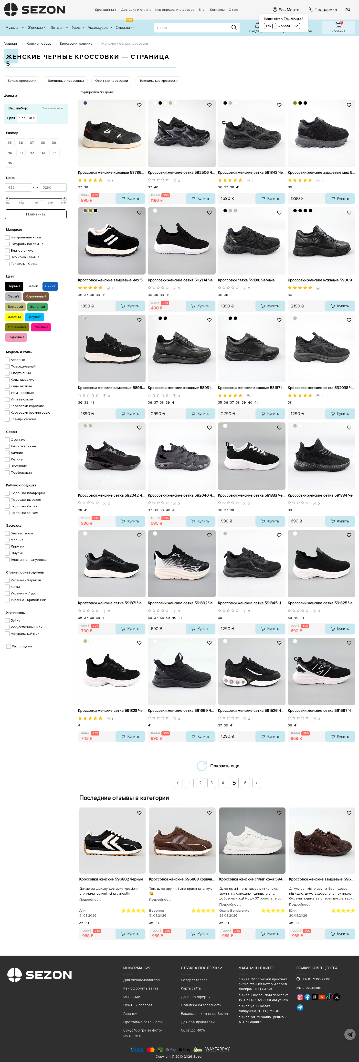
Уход (76, 27)
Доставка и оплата (136, 10)
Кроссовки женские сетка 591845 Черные (251, 603)
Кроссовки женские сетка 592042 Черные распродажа (112, 495)
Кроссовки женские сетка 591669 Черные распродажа (181, 710)
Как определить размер (175, 10)
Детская (57, 27)
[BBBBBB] (230, 103)
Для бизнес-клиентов (141, 980)
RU (348, 9)
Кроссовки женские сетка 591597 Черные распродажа (321, 710)
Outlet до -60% (193, 1030)
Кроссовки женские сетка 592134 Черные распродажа (181, 280)
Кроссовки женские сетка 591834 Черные (321, 495)
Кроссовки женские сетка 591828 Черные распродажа (112, 710)
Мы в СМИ (131, 997)
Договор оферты (195, 997)
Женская (35, 27)
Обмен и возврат (137, 1005)
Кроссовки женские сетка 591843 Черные (251, 172)
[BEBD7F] (170, 103)
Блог (202, 10)
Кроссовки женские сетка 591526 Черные (251, 710)
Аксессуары (98, 27)
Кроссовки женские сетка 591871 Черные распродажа (112, 603)
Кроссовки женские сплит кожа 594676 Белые (252, 879)
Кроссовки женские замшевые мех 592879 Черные (321, 172)
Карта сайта (191, 988)
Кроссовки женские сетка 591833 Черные (251, 495)
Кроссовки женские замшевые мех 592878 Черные (112, 280)
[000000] (160, 103)
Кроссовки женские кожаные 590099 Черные (321, 280)
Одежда (124, 25)
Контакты (217, 10)
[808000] (295, 103)
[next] (256, 783)
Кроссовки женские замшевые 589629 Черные (112, 387)
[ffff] (225, 318)
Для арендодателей (198, 1022)
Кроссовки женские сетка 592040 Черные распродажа (181, 495)
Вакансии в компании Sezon (204, 1013)
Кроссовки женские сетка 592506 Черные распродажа (181, 172)
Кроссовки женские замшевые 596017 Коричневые (322, 879)
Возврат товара (194, 980)
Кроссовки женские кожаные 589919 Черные (181, 387)
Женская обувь (38, 43)
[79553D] (85, 210)
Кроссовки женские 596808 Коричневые (182, 879)
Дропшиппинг (106, 10)
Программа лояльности (143, 1022)
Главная (10, 43)
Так (268, 26)
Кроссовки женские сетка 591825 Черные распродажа (321, 603)
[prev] (178, 783)
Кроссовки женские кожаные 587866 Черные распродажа (112, 172)
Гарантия (130, 1013)
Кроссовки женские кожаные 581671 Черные (251, 387)
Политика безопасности (201, 1005)
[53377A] (85, 103)
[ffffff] (155, 103)
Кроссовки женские (76, 43)
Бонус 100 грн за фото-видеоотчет (142, 1033)
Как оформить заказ (140, 988)
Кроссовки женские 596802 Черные (111, 879)
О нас (233, 10)
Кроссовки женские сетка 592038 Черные (321, 387)
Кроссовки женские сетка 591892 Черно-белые (181, 603)
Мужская (13, 27)
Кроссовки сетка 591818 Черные (246, 280)
